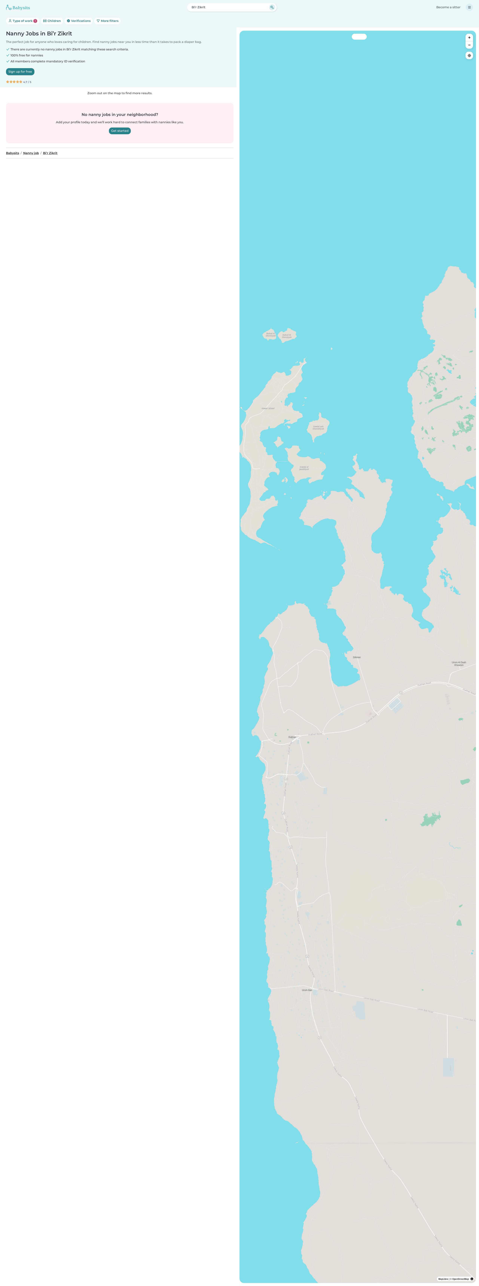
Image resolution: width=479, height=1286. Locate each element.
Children (54, 21)
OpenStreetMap (460, 1279)
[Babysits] (18, 7)
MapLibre (443, 1279)
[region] (358, 657)
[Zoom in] (469, 37)
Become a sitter (448, 7)
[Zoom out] (469, 45)
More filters (109, 21)
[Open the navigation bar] (469, 7)
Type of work (24, 21)
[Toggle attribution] (472, 1279)
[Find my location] (469, 55)
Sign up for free (20, 71)
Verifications (80, 21)
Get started (120, 131)
